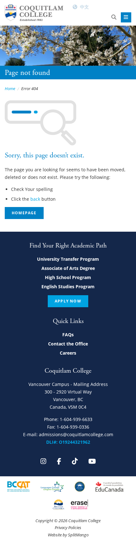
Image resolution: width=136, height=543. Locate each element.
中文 (84, 7)
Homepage (24, 213)
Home (10, 88)
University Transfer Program (68, 259)
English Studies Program (68, 287)
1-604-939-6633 (76, 419)
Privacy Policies (68, 527)
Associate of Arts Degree (68, 268)
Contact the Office (68, 344)
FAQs (68, 335)
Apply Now (68, 301)
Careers (68, 353)
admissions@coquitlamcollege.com (76, 434)
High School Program (68, 277)
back (35, 199)
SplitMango (78, 535)
